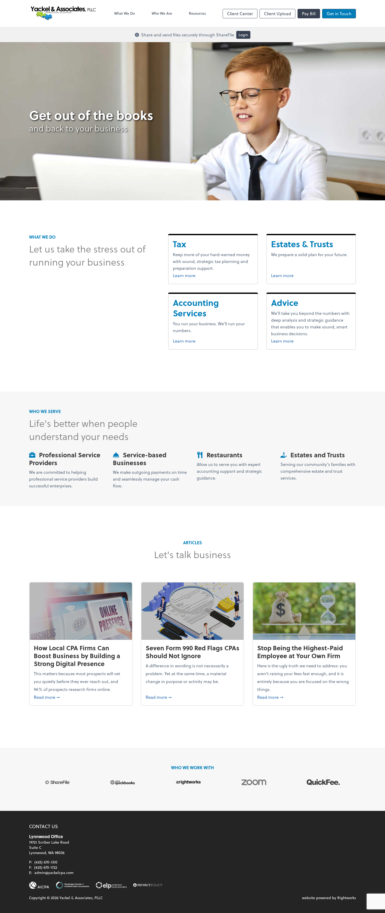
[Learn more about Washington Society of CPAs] (72, 885)
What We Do (124, 13)
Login (243, 34)
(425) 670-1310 (45, 862)
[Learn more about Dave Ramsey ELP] (111, 885)
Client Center (240, 13)
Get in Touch (339, 13)
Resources (197, 13)
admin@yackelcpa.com (54, 872)
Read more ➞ (81, 697)
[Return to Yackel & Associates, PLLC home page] (63, 13)
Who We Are (162, 13)
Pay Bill (309, 13)
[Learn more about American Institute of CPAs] (39, 885)
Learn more (194, 275)
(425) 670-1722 (45, 867)
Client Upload (277, 13)
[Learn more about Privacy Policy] (147, 885)
